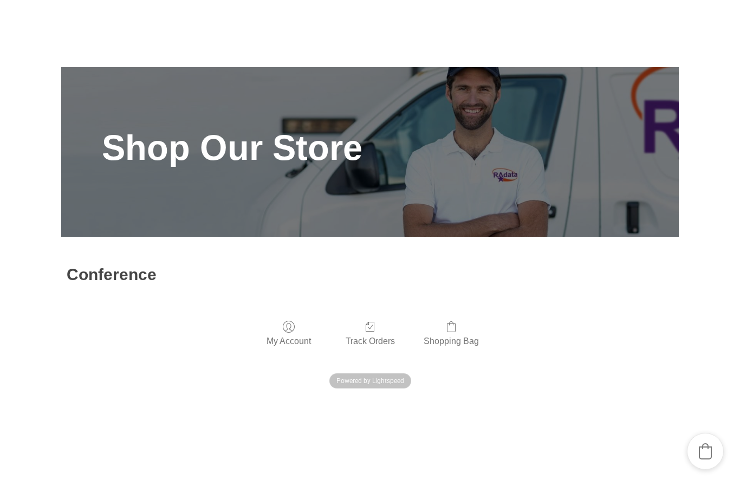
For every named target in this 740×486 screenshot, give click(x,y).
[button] (705, 451)
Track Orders (370, 341)
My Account (289, 341)
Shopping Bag (451, 341)
